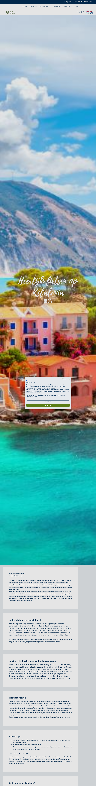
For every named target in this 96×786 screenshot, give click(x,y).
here (40, 392)
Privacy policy (66, 379)
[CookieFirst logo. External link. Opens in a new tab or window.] (26, 380)
